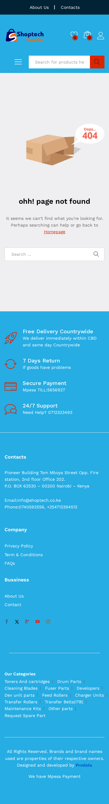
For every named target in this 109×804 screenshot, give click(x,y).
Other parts (60, 708)
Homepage (54, 231)
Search (97, 62)
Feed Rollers (55, 695)
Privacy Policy (19, 545)
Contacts (70, 7)
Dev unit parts (20, 695)
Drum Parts (69, 681)
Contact (13, 604)
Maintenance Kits (23, 708)
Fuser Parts (57, 688)
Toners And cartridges (27, 681)
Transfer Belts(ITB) (64, 701)
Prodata (84, 765)
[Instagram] (48, 622)
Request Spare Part (25, 715)
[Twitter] (17, 622)
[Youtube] (37, 622)
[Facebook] (7, 622)
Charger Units (89, 695)
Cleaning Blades (21, 688)
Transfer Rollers (21, 701)
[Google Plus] (27, 622)
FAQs (10, 563)
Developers (88, 688)
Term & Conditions (24, 554)
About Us (39, 7)
